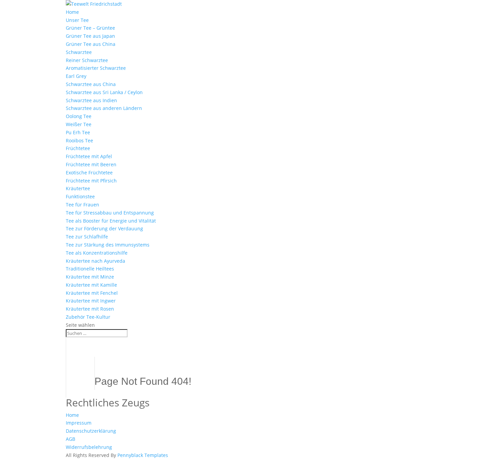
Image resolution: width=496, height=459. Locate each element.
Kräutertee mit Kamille (91, 285)
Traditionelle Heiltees (90, 268)
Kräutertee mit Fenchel (92, 293)
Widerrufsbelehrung (89, 447)
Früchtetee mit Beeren (91, 164)
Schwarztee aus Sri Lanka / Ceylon (104, 92)
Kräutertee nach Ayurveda (95, 261)
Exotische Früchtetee (89, 172)
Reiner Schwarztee (87, 60)
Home (72, 12)
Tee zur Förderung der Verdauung (104, 228)
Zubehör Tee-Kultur (88, 317)
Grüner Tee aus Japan (90, 36)
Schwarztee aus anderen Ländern (104, 108)
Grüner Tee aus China (90, 44)
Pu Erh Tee (78, 132)
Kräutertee (78, 188)
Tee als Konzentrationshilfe (97, 253)
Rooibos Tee (79, 140)
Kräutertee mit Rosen (90, 309)
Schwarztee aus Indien (91, 100)
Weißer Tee (78, 124)
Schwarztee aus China (91, 84)
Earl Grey (76, 76)
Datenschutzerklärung (91, 431)
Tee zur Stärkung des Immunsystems (107, 244)
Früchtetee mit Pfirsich (91, 180)
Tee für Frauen (82, 204)
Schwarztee (79, 52)
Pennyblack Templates (142, 455)
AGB (70, 439)
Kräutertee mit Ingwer (91, 300)
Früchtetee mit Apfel (89, 156)
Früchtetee (78, 148)
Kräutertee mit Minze (90, 277)
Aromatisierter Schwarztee (96, 68)
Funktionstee (80, 196)
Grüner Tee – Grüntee (90, 28)
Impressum (78, 423)
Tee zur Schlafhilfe (87, 236)
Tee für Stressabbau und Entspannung (110, 212)
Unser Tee (77, 20)
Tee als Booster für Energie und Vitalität (111, 221)
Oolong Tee (78, 116)
